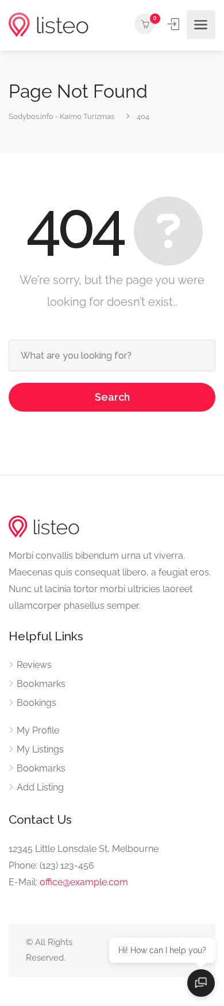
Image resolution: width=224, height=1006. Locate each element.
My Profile (38, 730)
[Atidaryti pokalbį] (201, 983)
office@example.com (84, 882)
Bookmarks (41, 683)
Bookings (36, 702)
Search (112, 397)
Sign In (175, 24)
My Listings (40, 749)
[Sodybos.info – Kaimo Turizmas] (48, 25)
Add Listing (40, 787)
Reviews (34, 664)
